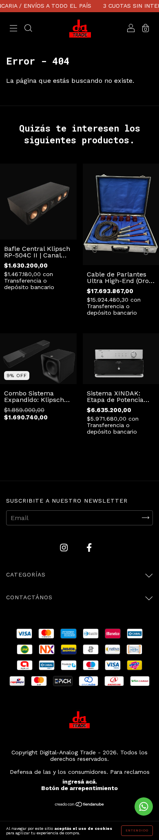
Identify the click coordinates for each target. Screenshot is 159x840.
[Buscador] (28, 29)
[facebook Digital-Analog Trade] (89, 547)
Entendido (137, 830)
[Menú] (13, 29)
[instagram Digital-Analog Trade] (64, 547)
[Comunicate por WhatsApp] (144, 806)
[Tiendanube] (79, 805)
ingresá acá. (79, 781)
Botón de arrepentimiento (79, 788)
